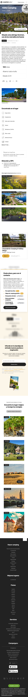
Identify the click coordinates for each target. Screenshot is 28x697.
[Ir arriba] (25, 539)
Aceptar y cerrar (14, 685)
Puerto (13, 564)
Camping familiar (6, 42)
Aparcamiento (13, 555)
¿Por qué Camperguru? (13, 655)
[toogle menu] (26, 2)
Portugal (13, 590)
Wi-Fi (13, 632)
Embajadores (13, 648)
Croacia (13, 596)
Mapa (11, 24)
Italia (13, 608)
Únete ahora (21, 2)
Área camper (13, 554)
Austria (13, 598)
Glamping (13, 568)
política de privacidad (9, 370)
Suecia (3, 10)
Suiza (13, 610)
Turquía (13, 614)
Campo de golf (13, 570)
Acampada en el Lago (12, 40)
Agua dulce (13, 625)
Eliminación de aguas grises (13, 630)
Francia (13, 592)
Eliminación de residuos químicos (13, 628)
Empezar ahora (14, 364)
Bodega (13, 561)
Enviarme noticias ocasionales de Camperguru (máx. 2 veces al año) (14, 372)
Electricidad (13, 627)
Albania (13, 606)
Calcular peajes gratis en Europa (13, 650)
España (13, 589)
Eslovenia (13, 599)
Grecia (13, 605)
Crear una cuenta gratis (10, 307)
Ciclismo (14, 42)
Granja (13, 557)
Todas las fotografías (21, 29)
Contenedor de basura (13, 623)
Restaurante (13, 566)
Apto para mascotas (13, 634)
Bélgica (13, 601)
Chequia (13, 603)
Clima (16, 24)
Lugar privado (13, 559)
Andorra (13, 594)
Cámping (13, 552)
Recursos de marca (13, 659)
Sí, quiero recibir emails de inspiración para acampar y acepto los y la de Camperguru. (14, 369)
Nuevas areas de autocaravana (13, 548)
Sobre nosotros (13, 657)
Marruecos (13, 612)
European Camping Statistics (13, 652)
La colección (13, 550)
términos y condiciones (19, 369)
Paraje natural (13, 562)
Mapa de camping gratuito (13, 654)
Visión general (5, 24)
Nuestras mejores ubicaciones (14, 411)
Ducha (13, 636)
